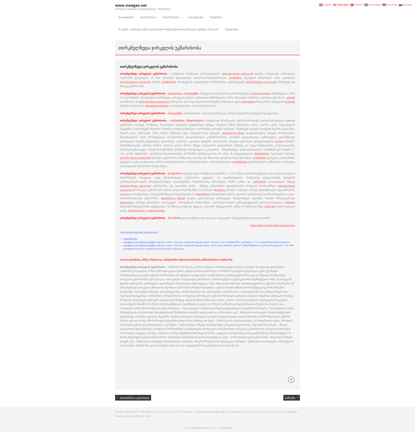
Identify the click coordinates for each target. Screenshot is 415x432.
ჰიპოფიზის (248, 101)
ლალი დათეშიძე (130, 259)
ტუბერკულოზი (260, 93)
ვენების (290, 97)
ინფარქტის (202, 194)
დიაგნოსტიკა (148, 17)
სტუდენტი (216, 17)
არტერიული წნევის (173, 198)
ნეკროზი (290, 101)
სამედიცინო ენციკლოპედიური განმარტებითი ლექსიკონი (198, 259)
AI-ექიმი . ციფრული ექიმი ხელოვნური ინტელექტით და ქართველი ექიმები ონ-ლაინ (168, 29)
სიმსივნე (164, 105)
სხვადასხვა (232, 29)
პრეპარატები (171, 17)
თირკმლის (259, 181)
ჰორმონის (235, 77)
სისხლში (290, 202)
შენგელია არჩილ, (148, 242)
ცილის (279, 141)
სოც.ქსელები (195, 17)
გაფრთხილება (130, 238)
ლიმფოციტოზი (156, 210)
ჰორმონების (168, 81)
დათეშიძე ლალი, (131, 242)
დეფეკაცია (126, 202)
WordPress (227, 428)
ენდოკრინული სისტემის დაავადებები (272, 225)
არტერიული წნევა (233, 133)
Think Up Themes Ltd (201, 428)
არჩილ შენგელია (151, 259)
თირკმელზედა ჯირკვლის (237, 73)
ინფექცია (219, 189)
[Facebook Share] (291, 380)
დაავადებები (126, 17)
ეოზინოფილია (136, 210)
